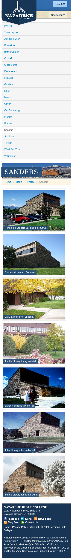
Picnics (8, 117)
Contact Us (31, 522)
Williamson (10, 156)
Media (19, 181)
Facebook (13, 518)
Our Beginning (12, 110)
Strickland (9, 136)
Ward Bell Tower (13, 149)
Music (7, 97)
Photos (8, 25)
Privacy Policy (20, 527)
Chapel (8, 58)
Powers (8, 123)
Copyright (35, 527)
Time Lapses (11, 32)
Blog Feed (13, 522)
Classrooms (10, 64)
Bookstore (9, 45)
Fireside (8, 77)
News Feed (44, 518)
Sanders (8, 130)
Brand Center (11, 51)
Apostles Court (12, 38)
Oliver (7, 103)
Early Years (10, 71)
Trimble (8, 143)
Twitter (28, 518)
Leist (7, 90)
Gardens (8, 84)
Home (8, 181)
